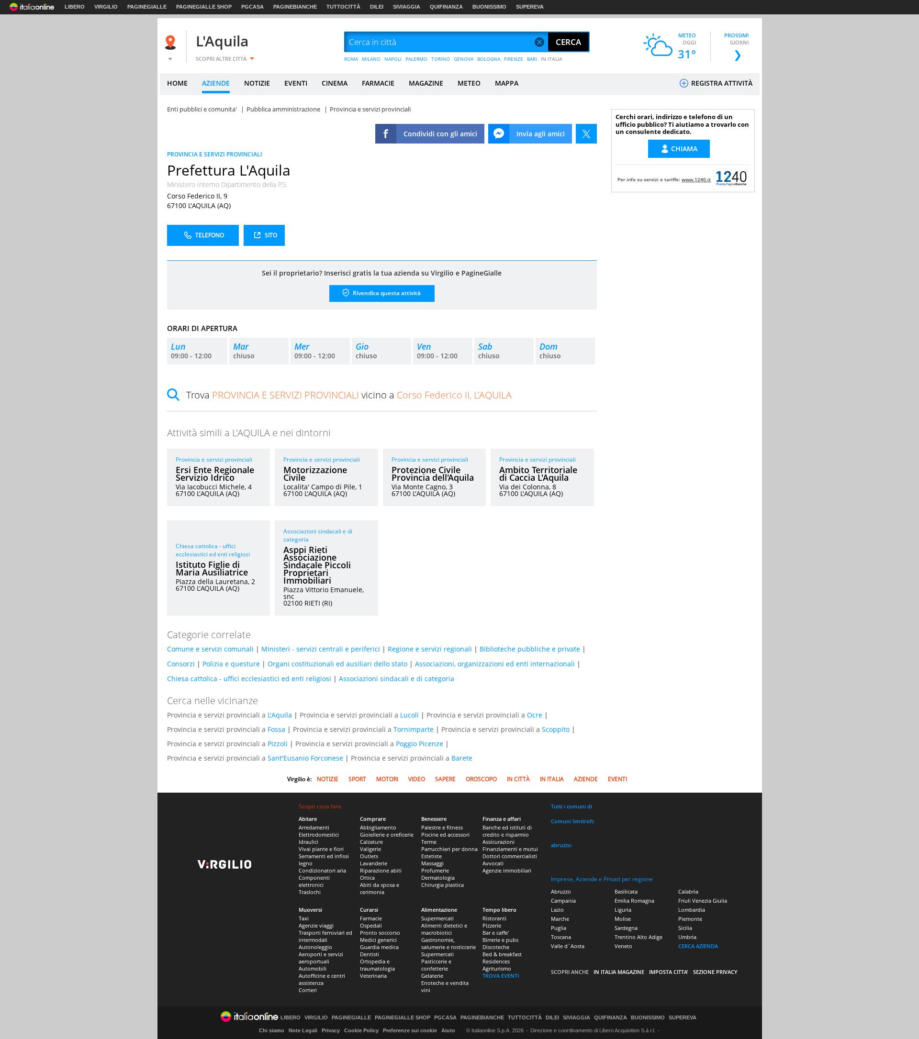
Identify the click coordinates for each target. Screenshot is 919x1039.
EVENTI (295, 83)
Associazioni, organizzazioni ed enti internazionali (495, 663)
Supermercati (437, 918)
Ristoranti (494, 918)
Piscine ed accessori (445, 834)
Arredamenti (314, 827)
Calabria (688, 891)
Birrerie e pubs (500, 939)
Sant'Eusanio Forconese (305, 758)
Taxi (304, 918)
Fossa (276, 729)
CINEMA (334, 83)
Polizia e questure (231, 663)
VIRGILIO (106, 7)
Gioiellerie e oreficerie (387, 834)
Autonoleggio (315, 947)
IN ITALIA (551, 58)
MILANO (371, 58)
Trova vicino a (349, 394)
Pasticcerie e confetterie (436, 965)
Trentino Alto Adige (638, 936)
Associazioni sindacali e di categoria (396, 678)
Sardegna (626, 927)
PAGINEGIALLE (147, 7)
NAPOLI (393, 58)
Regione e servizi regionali (430, 648)
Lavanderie (373, 863)
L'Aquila (222, 41)
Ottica (367, 877)
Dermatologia (438, 877)
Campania (563, 900)
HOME (177, 83)
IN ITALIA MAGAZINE (619, 971)
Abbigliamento (378, 827)
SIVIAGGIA (406, 7)
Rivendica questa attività (386, 293)
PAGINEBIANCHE (295, 7)
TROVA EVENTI (500, 975)
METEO (469, 83)
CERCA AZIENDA (698, 946)
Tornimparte (413, 729)
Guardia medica (379, 947)
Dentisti (369, 954)
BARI (532, 58)
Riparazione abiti (381, 870)
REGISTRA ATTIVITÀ (720, 83)
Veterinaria (373, 975)
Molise (623, 918)
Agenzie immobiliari (506, 870)
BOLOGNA (488, 58)
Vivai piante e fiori (321, 848)
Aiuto (448, 1030)
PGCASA (252, 7)
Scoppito (556, 729)
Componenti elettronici (314, 881)
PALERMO (416, 58)
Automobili (312, 968)
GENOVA (463, 58)
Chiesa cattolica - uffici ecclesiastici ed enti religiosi (213, 550)
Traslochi (310, 891)
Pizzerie (491, 925)
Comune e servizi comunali (210, 648)
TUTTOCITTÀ (343, 7)
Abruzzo (561, 891)
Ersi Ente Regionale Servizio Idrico (215, 473)
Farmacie (371, 918)
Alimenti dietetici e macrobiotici (444, 929)
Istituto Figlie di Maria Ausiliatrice (212, 568)
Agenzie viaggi (316, 925)
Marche (560, 918)
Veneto (623, 946)
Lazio (557, 909)
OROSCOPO (481, 779)
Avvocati (493, 863)
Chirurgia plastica (442, 884)
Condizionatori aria (322, 870)
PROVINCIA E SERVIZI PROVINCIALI (214, 154)
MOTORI (387, 779)
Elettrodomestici (319, 834)
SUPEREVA (530, 7)
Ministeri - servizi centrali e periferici (320, 648)
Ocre (534, 714)
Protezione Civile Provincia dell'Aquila (433, 473)
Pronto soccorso (380, 932)
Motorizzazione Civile (315, 473)
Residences (496, 961)
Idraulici (308, 841)
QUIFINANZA (446, 7)
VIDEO (416, 779)
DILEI (376, 7)
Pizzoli (278, 743)
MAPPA (506, 83)
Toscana (561, 936)
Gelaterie (432, 975)
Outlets (369, 856)
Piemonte (690, 918)
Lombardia (691, 909)
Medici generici (378, 939)
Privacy (331, 1030)
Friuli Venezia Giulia (702, 900)
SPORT (357, 779)
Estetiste (431, 856)
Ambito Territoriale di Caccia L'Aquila (538, 473)
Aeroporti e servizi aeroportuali (321, 958)
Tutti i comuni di (571, 806)
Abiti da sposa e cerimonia (379, 888)
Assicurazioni (498, 841)
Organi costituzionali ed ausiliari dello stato (337, 663)
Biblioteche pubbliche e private (530, 648)
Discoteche (495, 947)
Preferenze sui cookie (410, 1030)
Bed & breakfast (502, 954)
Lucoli (409, 714)
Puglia (558, 927)
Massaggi (432, 863)
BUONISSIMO (489, 7)
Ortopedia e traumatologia (377, 965)
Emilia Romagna (634, 900)
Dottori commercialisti (509, 856)
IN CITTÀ (518, 779)
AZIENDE (216, 83)
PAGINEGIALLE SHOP (204, 7)
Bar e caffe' (495, 932)
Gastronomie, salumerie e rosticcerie (448, 943)
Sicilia (685, 927)
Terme (429, 841)
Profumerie (435, 870)
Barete (461, 758)
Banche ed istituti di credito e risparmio (507, 831)
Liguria (623, 909)
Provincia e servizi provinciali (214, 459)
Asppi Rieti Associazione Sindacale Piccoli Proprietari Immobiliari (317, 565)
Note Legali (303, 1030)
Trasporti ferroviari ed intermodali (325, 936)
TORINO (440, 58)
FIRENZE (513, 58)
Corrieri (308, 990)
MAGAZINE (426, 83)
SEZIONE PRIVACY (715, 971)
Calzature (371, 841)
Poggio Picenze (419, 743)
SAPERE (445, 779)
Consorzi (181, 663)
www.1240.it (696, 179)
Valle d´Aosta (567, 946)
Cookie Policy (361, 1030)
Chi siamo (271, 1030)
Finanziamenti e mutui (510, 848)
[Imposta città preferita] (171, 42)
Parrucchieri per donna (449, 848)
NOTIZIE (257, 83)
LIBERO (75, 7)
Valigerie (370, 848)
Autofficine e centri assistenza (322, 979)
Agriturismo (496, 968)
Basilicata (626, 891)
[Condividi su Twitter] (586, 134)
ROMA (351, 58)
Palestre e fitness (442, 827)
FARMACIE (378, 83)
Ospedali (371, 925)
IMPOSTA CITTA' (668, 971)
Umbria (687, 936)
